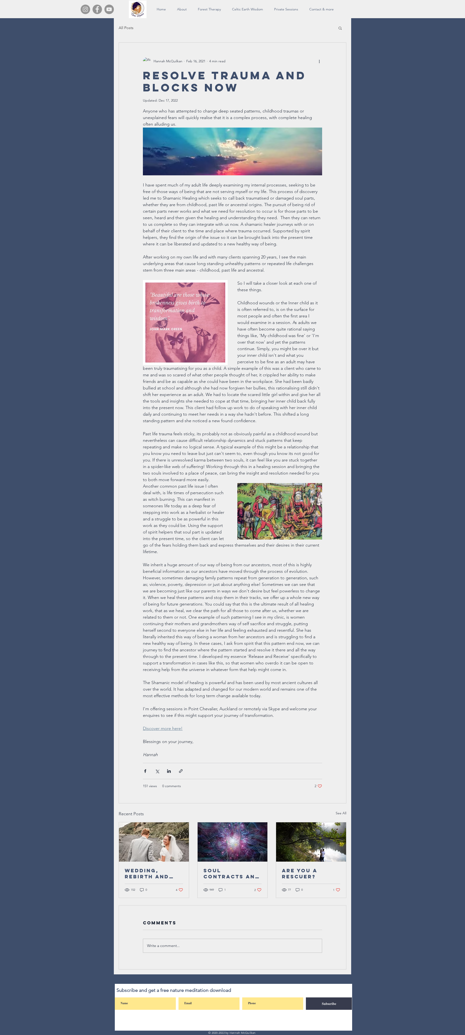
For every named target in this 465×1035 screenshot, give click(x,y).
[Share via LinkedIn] (169, 771)
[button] (340, 28)
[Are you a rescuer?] (311, 842)
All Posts (126, 27)
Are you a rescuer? (299, 873)
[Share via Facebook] (145, 771)
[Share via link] (180, 771)
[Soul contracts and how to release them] (233, 842)
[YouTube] (109, 9)
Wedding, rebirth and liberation (147, 873)
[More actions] (319, 61)
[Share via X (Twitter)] (157, 771)
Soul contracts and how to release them (231, 873)
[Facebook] (97, 9)
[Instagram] (85, 9)
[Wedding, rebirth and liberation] (154, 842)
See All (341, 813)
